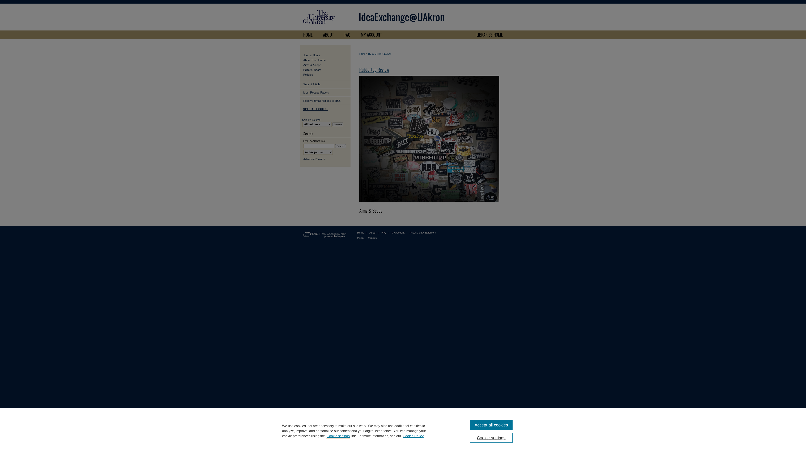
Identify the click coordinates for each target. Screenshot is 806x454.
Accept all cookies (491, 425)
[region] (403, 431)
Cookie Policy (413, 436)
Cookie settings (338, 436)
